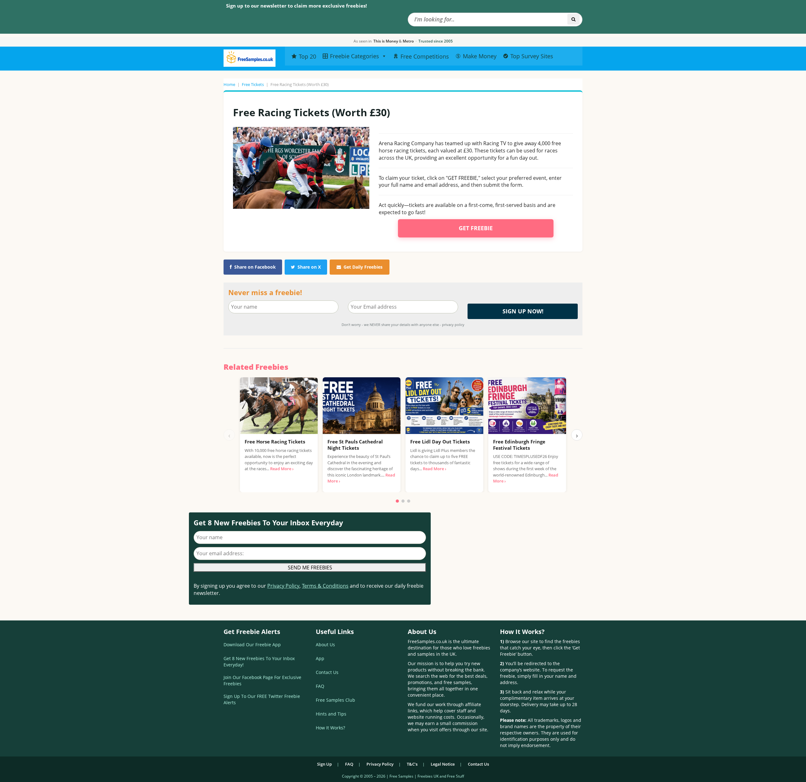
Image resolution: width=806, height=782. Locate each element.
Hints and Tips (331, 714)
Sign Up (324, 764)
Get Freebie (476, 228)
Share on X (309, 267)
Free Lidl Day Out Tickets (440, 441)
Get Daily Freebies (363, 267)
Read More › (281, 468)
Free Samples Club (335, 700)
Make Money (480, 56)
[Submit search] (573, 19)
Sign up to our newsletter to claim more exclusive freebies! (296, 6)
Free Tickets (253, 84)
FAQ (320, 686)
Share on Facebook (255, 267)
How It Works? (330, 728)
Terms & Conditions (325, 585)
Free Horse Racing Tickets (275, 441)
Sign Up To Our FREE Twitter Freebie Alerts (262, 699)
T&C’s (412, 764)
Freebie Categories (354, 56)
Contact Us (327, 672)
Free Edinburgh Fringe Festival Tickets (519, 444)
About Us (325, 645)
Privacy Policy (283, 585)
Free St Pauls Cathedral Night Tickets (355, 444)
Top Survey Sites (531, 56)
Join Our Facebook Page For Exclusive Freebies (262, 680)
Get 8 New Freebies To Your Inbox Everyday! (259, 661)
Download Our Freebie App (252, 645)
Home (229, 84)
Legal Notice (443, 764)
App (320, 658)
